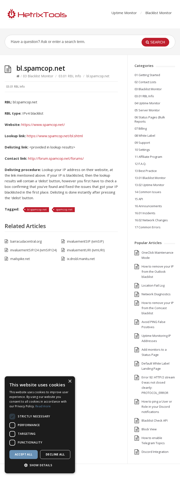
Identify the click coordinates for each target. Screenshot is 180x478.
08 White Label (145, 135)
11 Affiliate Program (148, 157)
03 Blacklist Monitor (38, 76)
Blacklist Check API (155, 420)
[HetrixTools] (36, 14)
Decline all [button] (55, 454)
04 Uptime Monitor (147, 103)
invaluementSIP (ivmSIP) (85, 241)
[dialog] (40, 424)
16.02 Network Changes (151, 220)
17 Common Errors (148, 227)
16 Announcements (148, 206)
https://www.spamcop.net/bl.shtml (55, 135)
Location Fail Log (153, 285)
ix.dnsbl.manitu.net (81, 258)
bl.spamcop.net (37, 209)
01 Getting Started (147, 75)
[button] (39, 465)
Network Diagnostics (156, 294)
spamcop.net (64, 209)
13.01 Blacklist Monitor (150, 178)
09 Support (142, 142)
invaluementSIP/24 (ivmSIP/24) (33, 250)
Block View (149, 429)
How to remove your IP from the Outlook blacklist (158, 271)
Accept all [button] (24, 454)
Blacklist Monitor (158, 12)
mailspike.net (20, 258)
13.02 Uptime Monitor (149, 185)
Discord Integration (155, 452)
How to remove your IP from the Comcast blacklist (158, 308)
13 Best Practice (146, 171)
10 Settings (142, 150)
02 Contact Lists (145, 82)
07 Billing (141, 128)
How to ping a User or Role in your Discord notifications (157, 406)
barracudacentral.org (26, 241)
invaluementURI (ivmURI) (86, 250)
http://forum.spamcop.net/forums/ (56, 158)
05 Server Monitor (147, 110)
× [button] (69, 381)
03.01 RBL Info (70, 76)
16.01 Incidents (145, 213)
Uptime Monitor (124, 12)
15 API (139, 199)
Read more (43, 406)
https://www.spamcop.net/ (43, 124)
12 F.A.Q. (140, 164)
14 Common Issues (148, 192)
